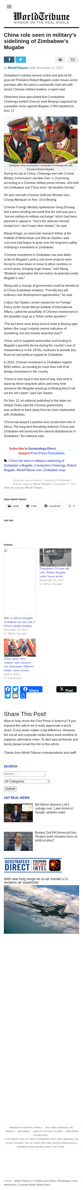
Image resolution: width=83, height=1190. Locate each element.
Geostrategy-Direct (41, 448)
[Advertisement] (41, 988)
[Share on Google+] (33, 60)
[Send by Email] (72, 60)
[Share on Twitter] (21, 60)
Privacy (10, 1131)
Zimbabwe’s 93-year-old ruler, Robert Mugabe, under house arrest (54, 572)
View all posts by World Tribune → (24, 487)
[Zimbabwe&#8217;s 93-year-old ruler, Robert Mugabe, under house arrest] (55, 557)
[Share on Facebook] (9, 60)
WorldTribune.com (29, 470)
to (26, 448)
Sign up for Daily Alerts (48, 1131)
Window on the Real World (25, 1127)
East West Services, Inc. (59, 1127)
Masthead (24, 1131)
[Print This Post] (60, 60)
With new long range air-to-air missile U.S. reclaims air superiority (36, 880)
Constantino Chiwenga (50, 465)
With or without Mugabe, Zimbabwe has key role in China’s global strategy (19, 621)
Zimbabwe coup (54, 470)
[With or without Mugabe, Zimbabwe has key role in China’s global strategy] (20, 582)
